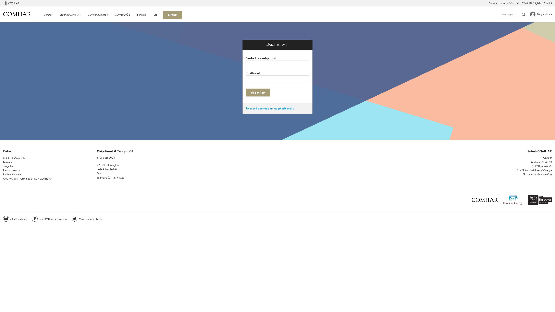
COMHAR (13, 3)
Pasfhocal (253, 73)
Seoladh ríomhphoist (261, 58)
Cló (155, 14)
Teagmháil (8, 166)
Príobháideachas (12, 174)
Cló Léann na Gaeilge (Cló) (537, 174)
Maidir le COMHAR (14, 157)
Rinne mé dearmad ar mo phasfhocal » (270, 108)
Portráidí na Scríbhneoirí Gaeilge (534, 170)
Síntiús (172, 15)
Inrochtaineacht (11, 170)
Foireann (7, 162)
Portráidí (548, 3)
